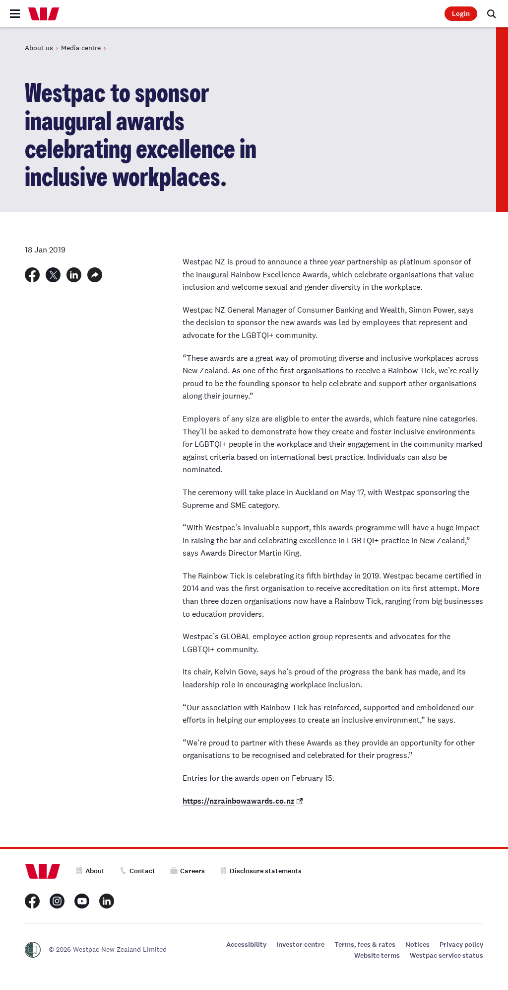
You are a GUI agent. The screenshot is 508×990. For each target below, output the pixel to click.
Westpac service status (446, 955)
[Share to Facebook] (32, 274)
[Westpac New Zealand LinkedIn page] (106, 901)
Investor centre (300, 944)
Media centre (81, 47)
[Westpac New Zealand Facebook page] (32, 901)
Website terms (377, 955)
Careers (192, 871)
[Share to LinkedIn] (73, 274)
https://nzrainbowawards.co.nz (239, 801)
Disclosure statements (266, 871)
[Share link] (94, 274)
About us (39, 47)
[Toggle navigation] (15, 13)
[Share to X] (53, 274)
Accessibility (246, 944)
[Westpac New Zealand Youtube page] (81, 901)
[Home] (44, 13)
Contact (142, 871)
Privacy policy (461, 944)
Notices (417, 944)
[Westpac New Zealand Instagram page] (57, 901)
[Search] (491, 13)
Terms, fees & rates (364, 944)
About (95, 871)
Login (461, 13)
